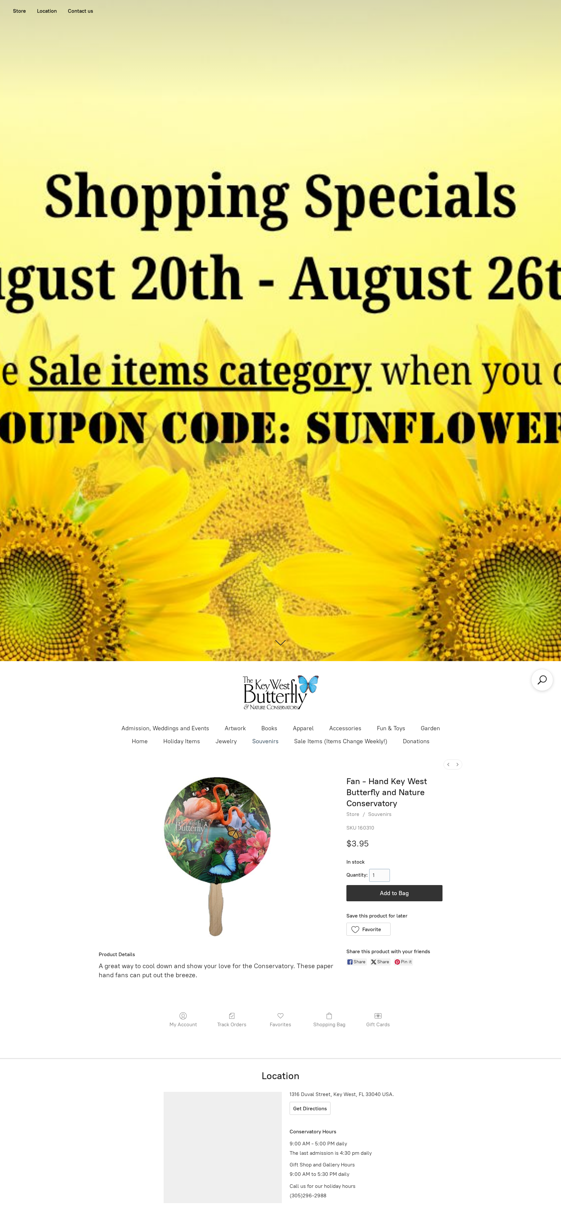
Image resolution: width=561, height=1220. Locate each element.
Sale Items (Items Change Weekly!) (340, 741)
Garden (430, 728)
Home (140, 741)
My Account (183, 1024)
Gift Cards (378, 1024)
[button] (368, 929)
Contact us (80, 11)
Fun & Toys (391, 728)
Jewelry (226, 741)
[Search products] (542, 680)
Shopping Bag (329, 1024)
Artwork (235, 728)
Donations (416, 741)
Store (19, 11)
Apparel (303, 728)
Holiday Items (181, 741)
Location (47, 11)
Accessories (345, 728)
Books (269, 728)
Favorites (280, 1024)
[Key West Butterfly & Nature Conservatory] (280, 692)
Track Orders (231, 1024)
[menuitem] (448, 764)
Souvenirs (265, 741)
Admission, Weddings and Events (165, 728)
